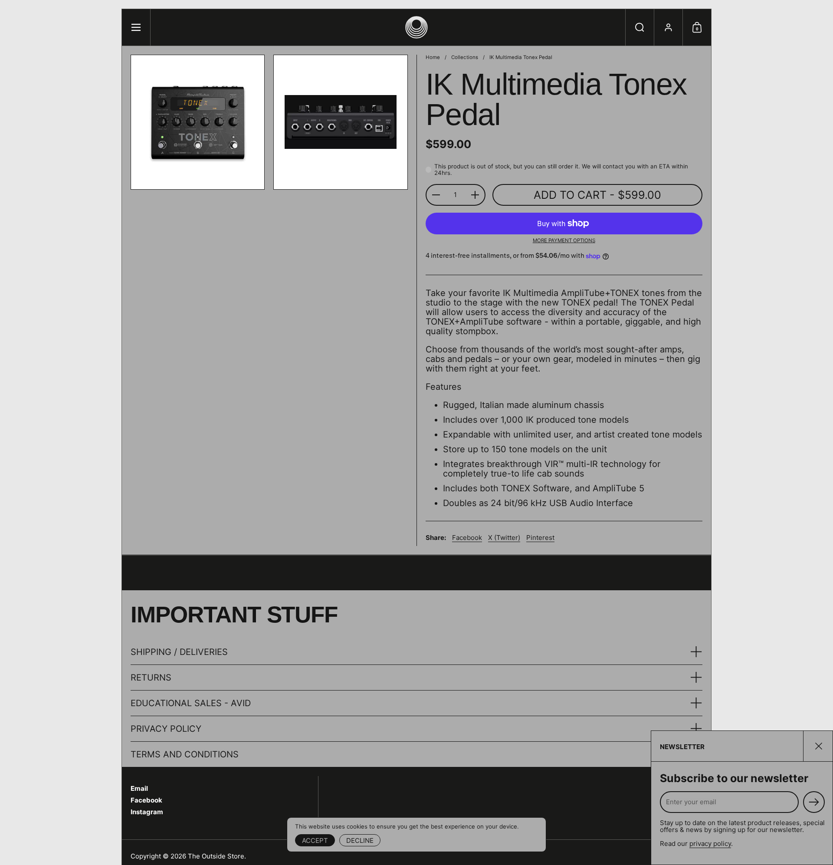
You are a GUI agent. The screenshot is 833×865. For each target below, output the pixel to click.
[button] (639, 27)
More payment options (564, 240)
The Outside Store (216, 856)
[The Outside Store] (416, 27)
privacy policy (710, 843)
